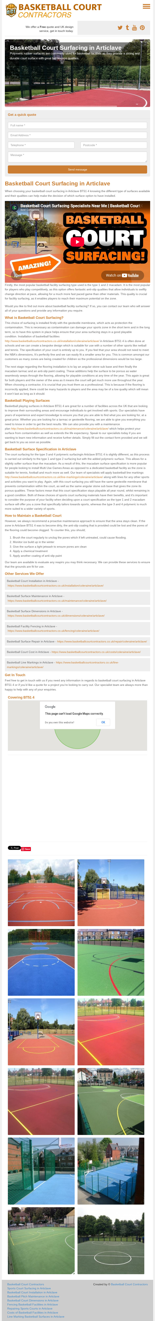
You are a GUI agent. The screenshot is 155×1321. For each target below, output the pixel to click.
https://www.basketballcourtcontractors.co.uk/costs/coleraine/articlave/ (96, 652)
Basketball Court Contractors (25, 1284)
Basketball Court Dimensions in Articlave (33, 1300)
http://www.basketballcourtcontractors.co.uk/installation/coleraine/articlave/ (52, 341)
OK (103, 722)
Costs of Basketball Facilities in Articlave (32, 1312)
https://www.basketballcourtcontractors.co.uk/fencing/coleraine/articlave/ (53, 630)
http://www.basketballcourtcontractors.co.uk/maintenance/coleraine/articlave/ (60, 428)
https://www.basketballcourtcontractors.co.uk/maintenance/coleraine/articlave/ (57, 600)
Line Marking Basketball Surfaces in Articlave (35, 1316)
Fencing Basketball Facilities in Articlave (32, 1304)
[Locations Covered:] (6, 6)
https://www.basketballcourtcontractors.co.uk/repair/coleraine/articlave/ (102, 641)
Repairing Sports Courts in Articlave (29, 1308)
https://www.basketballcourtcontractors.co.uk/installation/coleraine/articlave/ (56, 585)
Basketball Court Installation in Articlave (32, 1292)
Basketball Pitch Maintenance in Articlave (33, 1296)
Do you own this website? (59, 722)
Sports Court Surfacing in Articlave (29, 1288)
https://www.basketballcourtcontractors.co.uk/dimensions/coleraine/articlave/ (56, 615)
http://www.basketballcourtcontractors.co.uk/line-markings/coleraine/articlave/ (54, 477)
